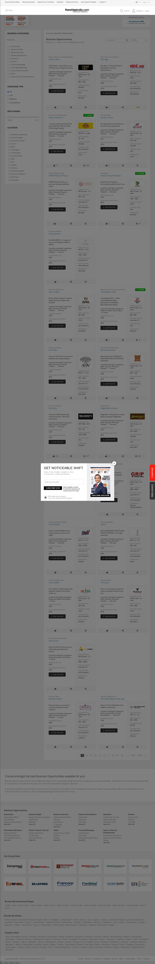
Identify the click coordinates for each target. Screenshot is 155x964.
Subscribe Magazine (100, 495)
